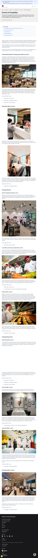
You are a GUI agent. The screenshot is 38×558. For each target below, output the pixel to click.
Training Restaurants (8, 33)
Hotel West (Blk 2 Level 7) (8, 30)
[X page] (7, 536)
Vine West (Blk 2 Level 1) (8, 35)
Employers (3, 525)
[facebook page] (2, 536)
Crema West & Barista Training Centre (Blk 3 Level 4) (13, 28)
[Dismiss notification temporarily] (35, 1)
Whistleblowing (4, 531)
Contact (3, 538)
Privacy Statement (5, 544)
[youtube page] (9, 536)
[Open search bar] (33, 6)
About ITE (3, 527)
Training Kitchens (7, 31)
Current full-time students (6, 520)
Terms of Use (4, 545)
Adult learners (4, 522)
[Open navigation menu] (35, 6)
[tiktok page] (12, 536)
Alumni (3, 524)
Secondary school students (6, 519)
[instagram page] (4, 536)
